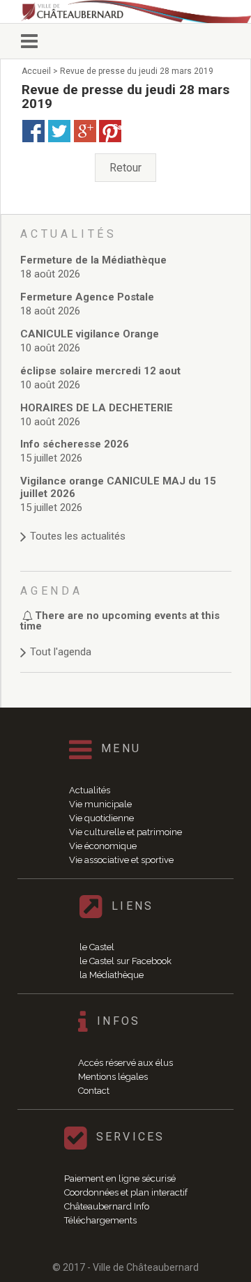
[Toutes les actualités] (125, 522)
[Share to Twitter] (59, 131)
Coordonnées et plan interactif (126, 1192)
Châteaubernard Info (106, 1206)
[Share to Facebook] (33, 131)
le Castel (96, 947)
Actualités (89, 790)
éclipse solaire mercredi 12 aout (100, 371)
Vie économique (103, 846)
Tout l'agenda (60, 652)
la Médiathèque (111, 975)
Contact (93, 1090)
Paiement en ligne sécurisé (120, 1178)
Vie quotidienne (101, 818)
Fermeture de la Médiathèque (93, 260)
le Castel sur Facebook (125, 961)
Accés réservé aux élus (125, 1063)
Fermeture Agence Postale (87, 297)
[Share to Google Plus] (85, 131)
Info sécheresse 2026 (74, 444)
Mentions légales (113, 1076)
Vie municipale (100, 804)
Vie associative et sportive (121, 860)
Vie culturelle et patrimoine (125, 832)
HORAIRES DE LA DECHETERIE (96, 408)
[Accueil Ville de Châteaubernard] (136, 11)
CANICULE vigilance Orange (89, 334)
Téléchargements (100, 1220)
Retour (125, 167)
